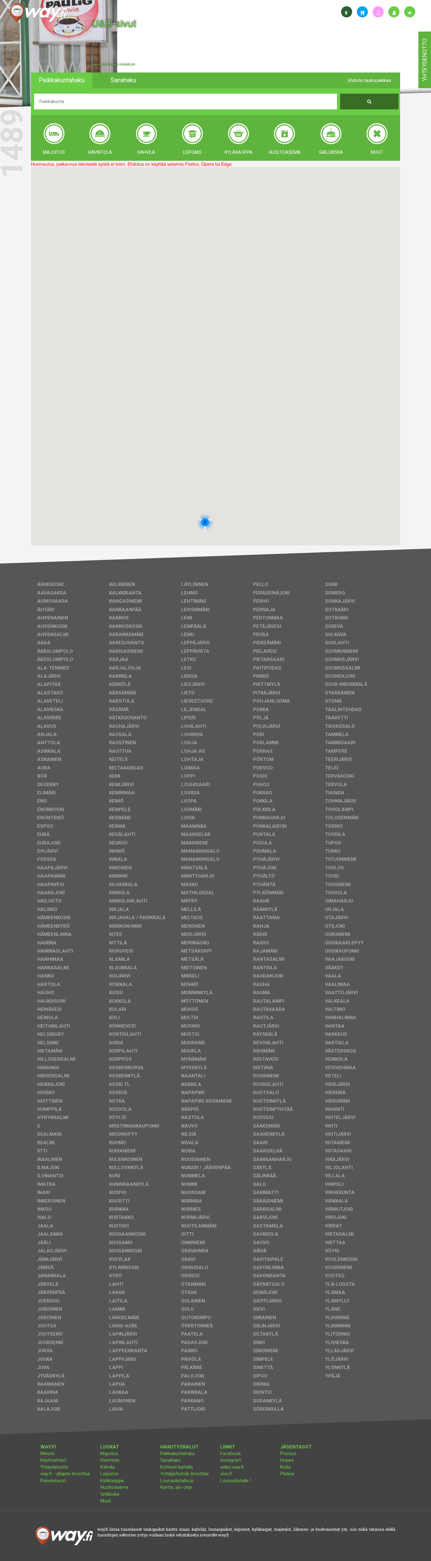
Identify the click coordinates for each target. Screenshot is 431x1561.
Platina (287, 1474)
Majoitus (109, 1453)
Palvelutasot (53, 1480)
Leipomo (109, 1474)
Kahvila (107, 1467)
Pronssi (288, 1453)
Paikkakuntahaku (177, 1453)
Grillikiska (109, 1494)
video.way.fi (232, 1467)
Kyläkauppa (112, 1480)
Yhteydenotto (54, 1467)
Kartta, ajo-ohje (176, 1487)
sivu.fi (226, 1474)
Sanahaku (170, 1460)
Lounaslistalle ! (235, 1480)
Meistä (47, 1453)
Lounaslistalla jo (177, 1480)
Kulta (285, 1467)
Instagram (230, 1460)
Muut (105, 1501)
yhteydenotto (424, 59)
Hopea (287, 1460)
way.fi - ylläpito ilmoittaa (65, 1474)
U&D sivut (114, 23)
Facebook (230, 1453)
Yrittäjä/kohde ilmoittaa (184, 1474)
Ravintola (109, 1460)
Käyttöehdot (53, 1460)
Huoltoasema (114, 1487)
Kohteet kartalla (176, 1467)
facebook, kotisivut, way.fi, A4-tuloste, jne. (113, 64)
